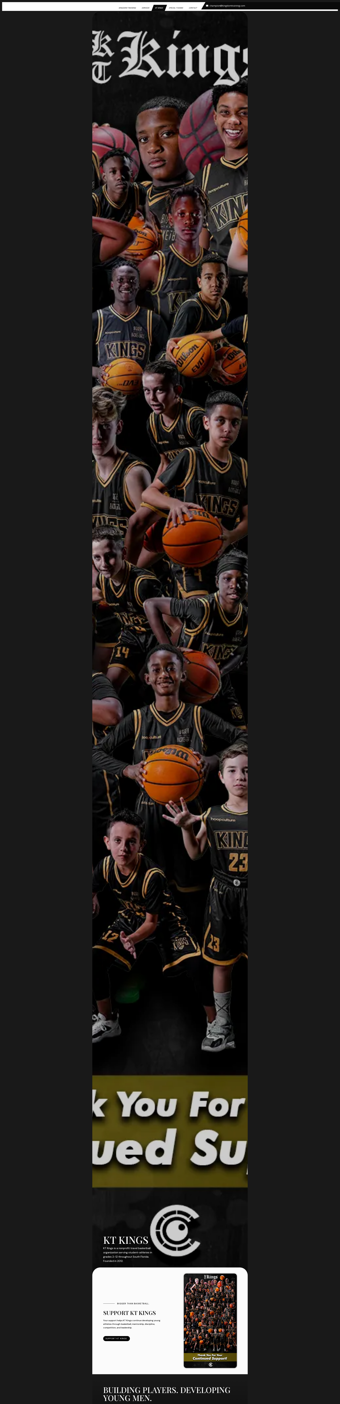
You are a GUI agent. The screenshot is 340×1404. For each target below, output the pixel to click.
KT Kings (159, 8)
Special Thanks (176, 8)
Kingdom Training (127, 8)
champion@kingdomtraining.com (227, 5)
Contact (193, 8)
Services (145, 8)
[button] (116, 1338)
